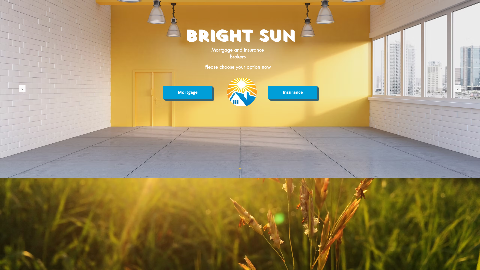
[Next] (457, 89)
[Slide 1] (240, 168)
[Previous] (22, 89)
